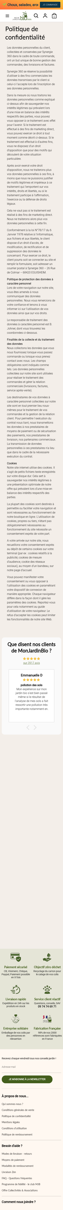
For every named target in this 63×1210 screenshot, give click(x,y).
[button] (28, 727)
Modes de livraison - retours (17, 1153)
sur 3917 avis (31, 663)
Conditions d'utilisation (14, 1128)
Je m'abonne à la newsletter (27, 1079)
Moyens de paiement (13, 1159)
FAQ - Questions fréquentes (17, 1178)
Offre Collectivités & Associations (20, 1190)
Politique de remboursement (17, 1134)
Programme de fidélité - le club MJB (21, 1184)
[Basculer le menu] (7, 15)
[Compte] (45, 14)
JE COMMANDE (50, 5)
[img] (31, 658)
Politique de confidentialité (16, 1116)
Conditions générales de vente (18, 1109)
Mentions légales (11, 1122)
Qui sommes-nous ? (12, 1103)
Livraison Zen (9, 1172)
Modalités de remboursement (17, 1165)
